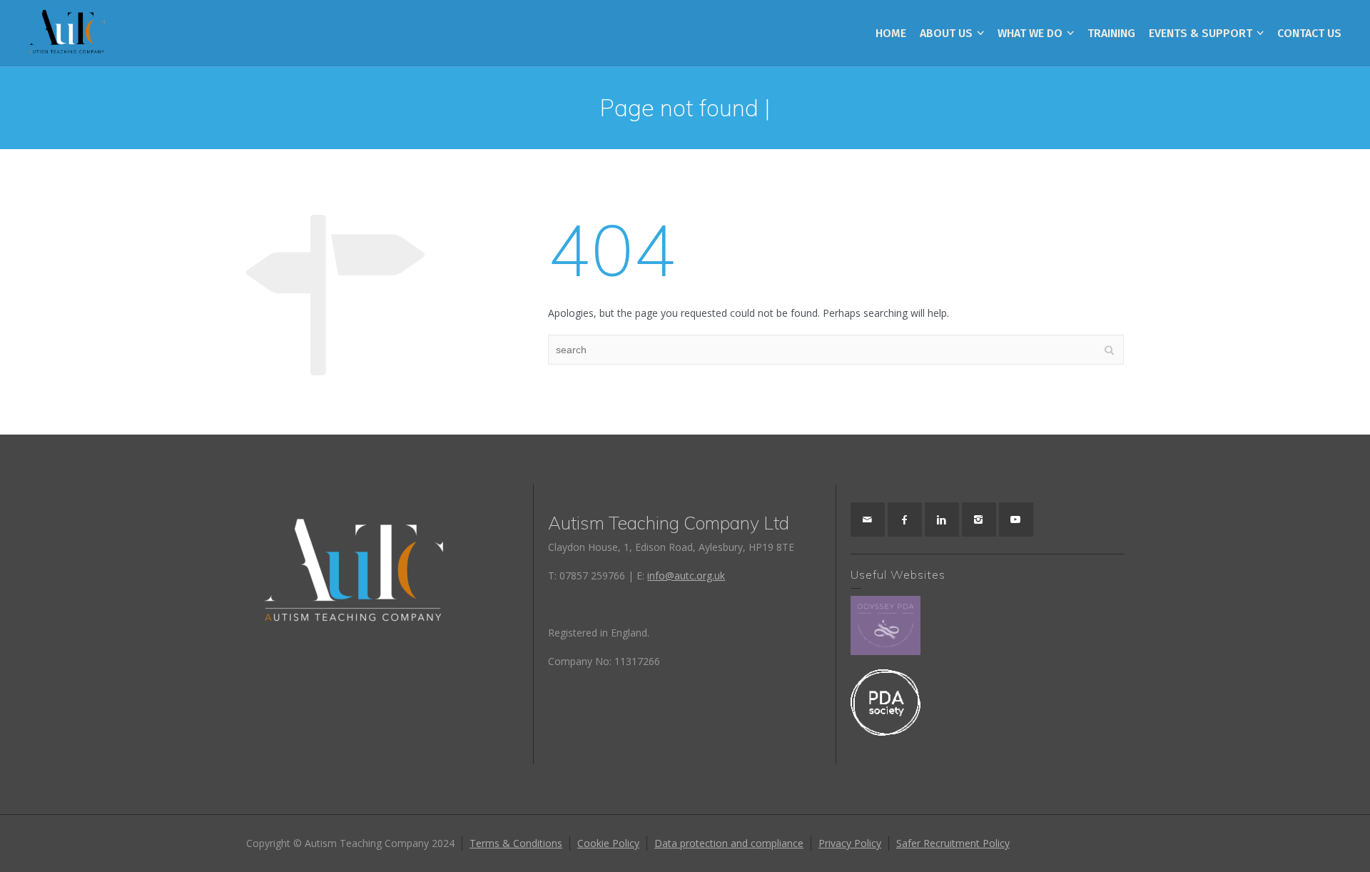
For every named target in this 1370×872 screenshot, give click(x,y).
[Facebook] (905, 519)
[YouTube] (1016, 519)
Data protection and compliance (728, 843)
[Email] (868, 519)
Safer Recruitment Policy (953, 843)
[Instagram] (979, 519)
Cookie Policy (608, 843)
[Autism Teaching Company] (66, 32)
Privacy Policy (849, 843)
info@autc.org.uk (686, 575)
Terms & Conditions (516, 843)
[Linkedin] (942, 519)
